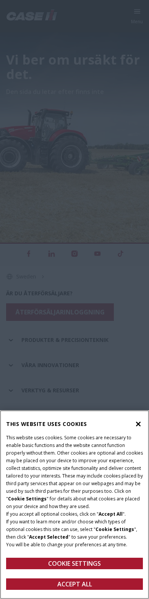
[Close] (138, 424)
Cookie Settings (74, 563)
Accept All (74, 584)
